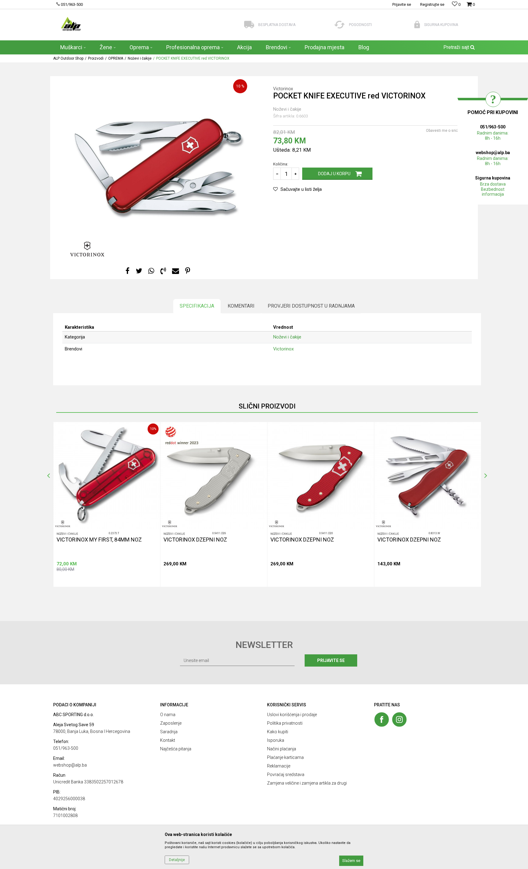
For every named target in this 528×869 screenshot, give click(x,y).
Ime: (200, 405)
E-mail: (296, 427)
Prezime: (274, 405)
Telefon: (204, 449)
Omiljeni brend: (257, 449)
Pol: (247, 427)
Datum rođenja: (210, 427)
